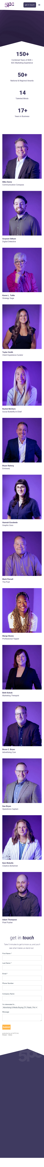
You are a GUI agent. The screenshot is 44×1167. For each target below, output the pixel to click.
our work (6, 1096)
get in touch (30, 5)
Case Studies (11, 1103)
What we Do (29, 1072)
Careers (9, 1080)
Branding (31, 1080)
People (9, 1076)
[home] (9, 4)
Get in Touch (29, 1107)
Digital (30, 1087)
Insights (27, 1099)
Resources (28, 1103)
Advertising (32, 1091)
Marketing (32, 1076)
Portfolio (9, 1099)
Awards (9, 1107)
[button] (39, 5)
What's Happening (31, 1096)
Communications (35, 1084)
